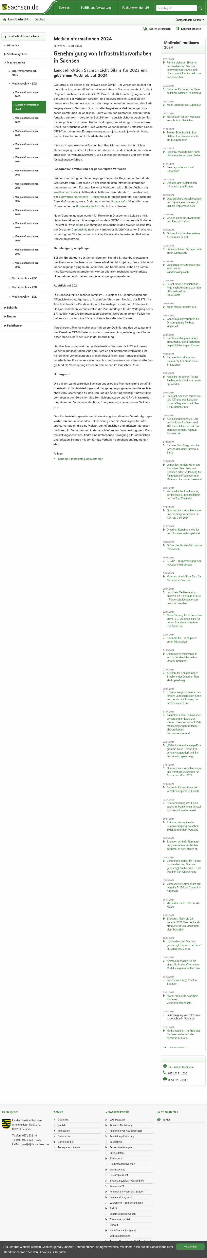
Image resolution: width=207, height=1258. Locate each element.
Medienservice (16, 62)
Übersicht (63, 1119)
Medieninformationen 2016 (27, 212)
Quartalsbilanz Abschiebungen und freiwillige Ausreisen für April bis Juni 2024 (184, 514)
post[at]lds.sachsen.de (35, 1144)
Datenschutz (65, 1136)
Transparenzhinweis (69, 1147)
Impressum (64, 1130)
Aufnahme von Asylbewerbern (126, 1130)
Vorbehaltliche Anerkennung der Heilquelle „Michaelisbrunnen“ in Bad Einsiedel (184, 495)
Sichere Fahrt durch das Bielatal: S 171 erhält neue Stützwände (182, 361)
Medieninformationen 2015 (27, 225)
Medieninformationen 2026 (24, 73)
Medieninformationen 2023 (27, 120)
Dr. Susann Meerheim (181, 1067)
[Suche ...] (200, 8)
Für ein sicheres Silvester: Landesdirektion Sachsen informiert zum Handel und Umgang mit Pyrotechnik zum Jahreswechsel (184, 70)
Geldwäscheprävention (122, 1164)
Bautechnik (116, 1142)
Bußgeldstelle (117, 1153)
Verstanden (190, 1246)
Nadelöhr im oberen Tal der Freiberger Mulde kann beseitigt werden (184, 380)
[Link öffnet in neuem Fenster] (20, 9)
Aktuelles (13, 45)
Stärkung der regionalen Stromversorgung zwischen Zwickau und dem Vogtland (183, 826)
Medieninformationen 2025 (27, 94)
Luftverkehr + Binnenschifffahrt (126, 1202)
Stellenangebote (17, 54)
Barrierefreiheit (66, 1142)
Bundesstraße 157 (88, 206)
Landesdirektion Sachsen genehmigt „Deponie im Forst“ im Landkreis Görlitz (184, 945)
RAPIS (113, 1208)
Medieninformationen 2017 (27, 199)
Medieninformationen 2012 (27, 265)
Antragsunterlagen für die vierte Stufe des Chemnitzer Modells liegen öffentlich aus (183, 964)
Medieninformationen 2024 (27, 107)
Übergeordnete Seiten (188, 19)
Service (58, 1112)
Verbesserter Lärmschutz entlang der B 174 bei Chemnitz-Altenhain (184, 887)
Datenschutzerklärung (89, 1246)
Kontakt (62, 1125)
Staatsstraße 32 (121, 201)
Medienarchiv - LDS (24, 83)
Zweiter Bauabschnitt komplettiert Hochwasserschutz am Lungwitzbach (183, 136)
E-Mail (166, 1119)
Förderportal (116, 1158)
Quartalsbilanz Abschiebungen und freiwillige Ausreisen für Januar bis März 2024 (184, 772)
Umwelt (114, 1225)
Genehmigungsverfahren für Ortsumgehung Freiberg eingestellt (183, 322)
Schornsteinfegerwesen (123, 1214)
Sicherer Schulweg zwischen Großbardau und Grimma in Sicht (183, 449)
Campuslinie (79, 229)
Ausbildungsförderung (122, 1136)
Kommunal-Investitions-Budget (126, 1191)
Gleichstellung (117, 1169)
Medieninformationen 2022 (27, 133)
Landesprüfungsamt (121, 1197)
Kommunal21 (117, 1186)
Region (11, 316)
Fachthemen (14, 326)
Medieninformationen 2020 (27, 159)
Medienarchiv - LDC (24, 278)
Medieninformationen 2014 (27, 238)
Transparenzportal (120, 1219)
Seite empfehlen (167, 1112)
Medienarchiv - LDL (24, 297)
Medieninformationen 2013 (27, 252)
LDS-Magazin (117, 1119)
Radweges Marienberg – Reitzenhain (83, 196)
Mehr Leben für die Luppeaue (184, 104)
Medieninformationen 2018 (27, 186)
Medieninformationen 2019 (27, 173)
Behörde (12, 308)
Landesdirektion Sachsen (28, 20)
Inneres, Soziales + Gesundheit (127, 1180)
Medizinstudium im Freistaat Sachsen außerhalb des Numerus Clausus (183, 1034)
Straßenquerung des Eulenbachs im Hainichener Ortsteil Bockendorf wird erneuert (184, 806)
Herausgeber (10, 1112)
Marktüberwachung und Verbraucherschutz (123, 1233)
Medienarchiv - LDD (24, 287)
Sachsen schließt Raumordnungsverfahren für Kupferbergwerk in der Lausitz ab (183, 845)
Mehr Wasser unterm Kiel (181, 306)
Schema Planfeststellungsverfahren (80, 458)
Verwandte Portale (117, 1112)
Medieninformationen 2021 (27, 146)
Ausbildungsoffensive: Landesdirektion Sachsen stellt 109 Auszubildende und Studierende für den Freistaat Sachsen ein (183, 426)
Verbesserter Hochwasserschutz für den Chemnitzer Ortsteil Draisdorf (182, 657)
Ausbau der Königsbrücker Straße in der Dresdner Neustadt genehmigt (183, 676)
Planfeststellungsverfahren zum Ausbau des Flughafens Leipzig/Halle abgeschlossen (183, 342)
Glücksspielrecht (119, 1175)
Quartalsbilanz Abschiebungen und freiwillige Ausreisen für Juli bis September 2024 (184, 202)
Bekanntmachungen (121, 1147)
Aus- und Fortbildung (121, 1125)
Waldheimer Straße (66, 192)
